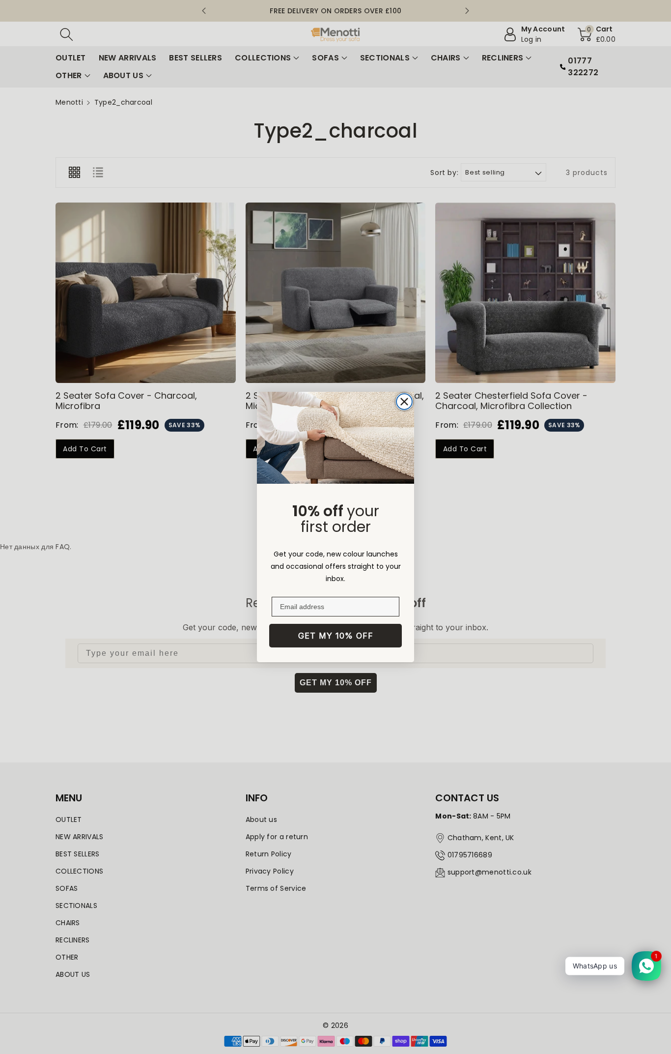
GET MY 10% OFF (335, 636)
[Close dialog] (404, 402)
